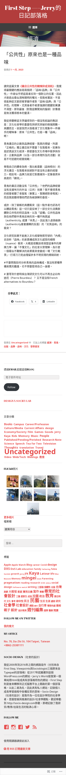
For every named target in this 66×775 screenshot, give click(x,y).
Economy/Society (15, 432)
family (37, 569)
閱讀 (56, 610)
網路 (31, 605)
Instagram (13, 730)
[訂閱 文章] (5, 749)
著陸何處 (51, 605)
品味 (19, 346)
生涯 (47, 601)
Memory (24, 436)
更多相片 (9, 517)
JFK (26, 573)
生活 (42, 601)
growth (15, 573)
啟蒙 (6, 591)
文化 (26, 346)
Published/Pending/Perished (22, 440)
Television (49, 443)
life (52, 573)
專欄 (42, 591)
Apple (7, 564)
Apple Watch (19, 564)
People (44, 436)
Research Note (52, 440)
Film (30, 432)
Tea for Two (34, 443)
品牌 (13, 346)
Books (8, 424)
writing (32, 587)
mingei (28, 578)
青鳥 (56, 342)
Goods (49, 432)
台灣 (59, 587)
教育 (42, 457)
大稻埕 (13, 591)
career (36, 564)
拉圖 (36, 596)
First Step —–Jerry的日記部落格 (33, 11)
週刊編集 (35, 609)
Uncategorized (19, 342)
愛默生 (24, 596)
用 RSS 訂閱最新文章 (18, 749)
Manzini (7, 579)
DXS (7, 569)
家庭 (19, 591)
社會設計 (22, 605)
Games (38, 432)
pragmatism (12, 582)
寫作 (36, 591)
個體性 (47, 587)
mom (39, 579)
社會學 (9, 605)
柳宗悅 (19, 601)
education (27, 569)
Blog (29, 564)
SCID (43, 583)
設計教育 (22, 610)
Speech (20, 443)
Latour (45, 573)
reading (25, 582)
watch (24, 587)
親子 (7, 610)
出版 (6, 346)
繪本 (36, 606)
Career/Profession (37, 424)
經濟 (49, 342)
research (35, 582)
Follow (11, 387)
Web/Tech (19, 457)
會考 (13, 601)
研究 (58, 601)
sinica (48, 583)
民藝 (34, 600)
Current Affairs (34, 428)
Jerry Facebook (6, 730)
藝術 (58, 605)
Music (34, 436)
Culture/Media (13, 428)
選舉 (46, 610)
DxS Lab (16, 569)
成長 (30, 596)
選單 (34, 27)
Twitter (27, 730)
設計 (14, 610)
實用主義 (28, 591)
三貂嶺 (40, 587)
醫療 (51, 610)
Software (17, 587)
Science (9, 443)
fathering (46, 569)
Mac (57, 574)
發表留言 (34, 346)
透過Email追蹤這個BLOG (19, 369)
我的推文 (9, 626)
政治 (42, 596)
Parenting (47, 578)
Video (7, 457)
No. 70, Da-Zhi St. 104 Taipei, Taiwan (27, 641)
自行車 (42, 605)
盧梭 (53, 601)
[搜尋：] (33, 543)
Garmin (7, 574)
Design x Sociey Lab (17, 401)
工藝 (18, 596)
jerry (57, 432)
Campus (19, 424)
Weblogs (32, 457)
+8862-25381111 (14, 645)
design (49, 428)
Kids (14, 436)
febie (54, 569)
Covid (44, 564)
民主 (26, 601)
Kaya (7, 436)
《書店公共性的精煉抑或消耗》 (36, 86)
